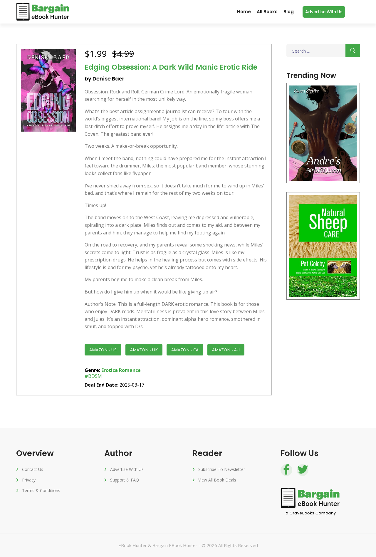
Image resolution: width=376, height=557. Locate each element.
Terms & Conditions (41, 490)
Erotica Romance (121, 370)
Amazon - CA (185, 350)
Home (244, 12)
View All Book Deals (217, 480)
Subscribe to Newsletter (221, 469)
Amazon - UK (144, 350)
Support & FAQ (124, 480)
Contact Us (32, 469)
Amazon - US (103, 350)
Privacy (29, 480)
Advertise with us (324, 12)
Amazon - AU (226, 350)
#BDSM (93, 376)
